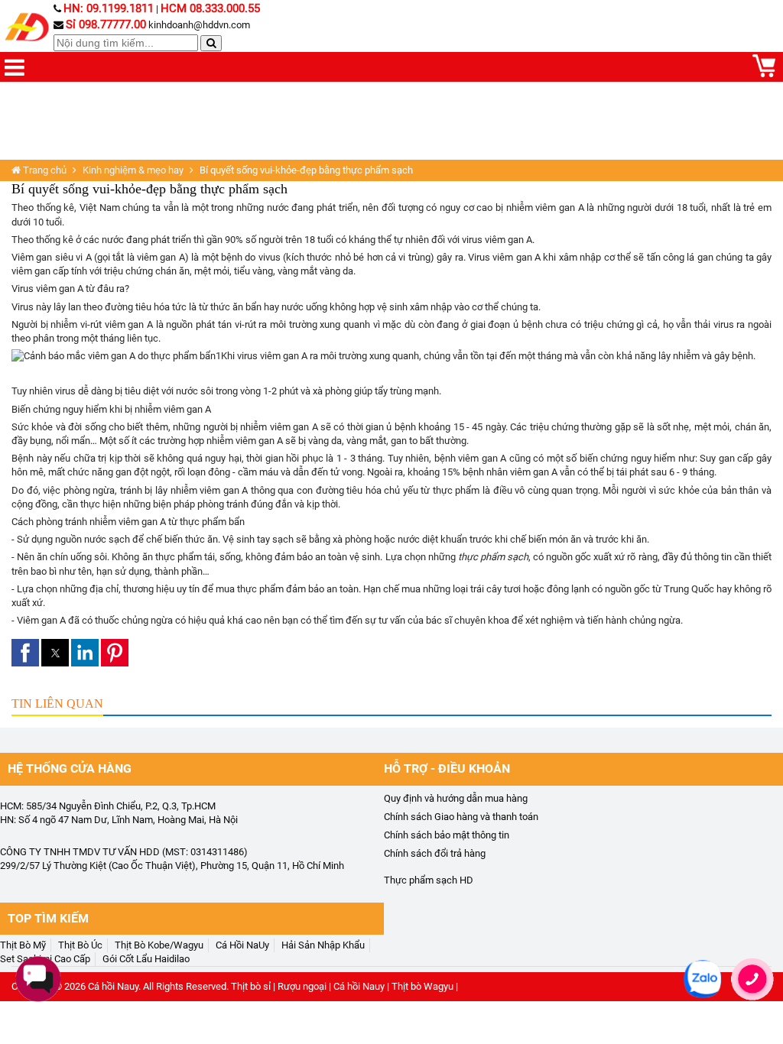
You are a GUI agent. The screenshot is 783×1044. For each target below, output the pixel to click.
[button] (25, 652)
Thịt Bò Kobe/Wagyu (159, 945)
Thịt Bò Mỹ (23, 945)
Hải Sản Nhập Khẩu (323, 945)
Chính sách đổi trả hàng (435, 853)
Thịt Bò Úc (80, 945)
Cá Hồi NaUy (242, 945)
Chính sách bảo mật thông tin (446, 835)
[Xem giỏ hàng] (763, 73)
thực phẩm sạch (493, 557)
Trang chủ (44, 170)
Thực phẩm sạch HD (428, 880)
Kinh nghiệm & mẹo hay (133, 170)
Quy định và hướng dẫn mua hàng (456, 798)
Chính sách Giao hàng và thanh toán (461, 816)
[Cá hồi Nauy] (29, 27)
